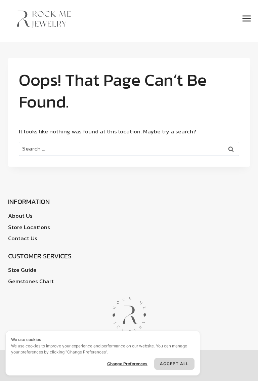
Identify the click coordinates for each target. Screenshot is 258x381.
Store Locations (29, 227)
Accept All (174, 363)
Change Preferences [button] (127, 363)
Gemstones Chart (31, 281)
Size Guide (22, 269)
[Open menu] (247, 18)
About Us (20, 215)
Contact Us (22, 238)
